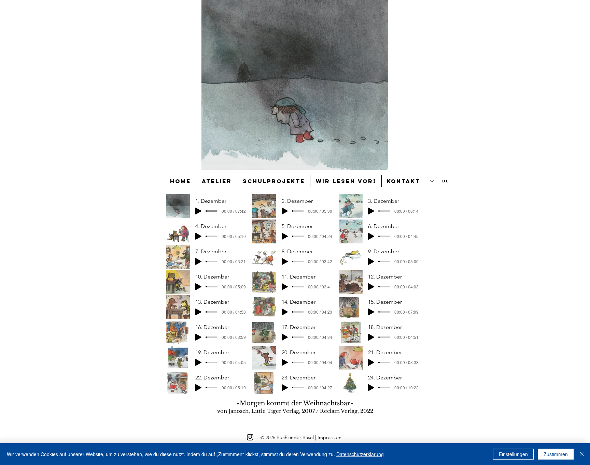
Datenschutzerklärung (360, 454)
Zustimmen (556, 454)
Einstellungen (513, 454)
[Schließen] (582, 454)
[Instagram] (250, 437)
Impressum (329, 437)
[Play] (198, 211)
